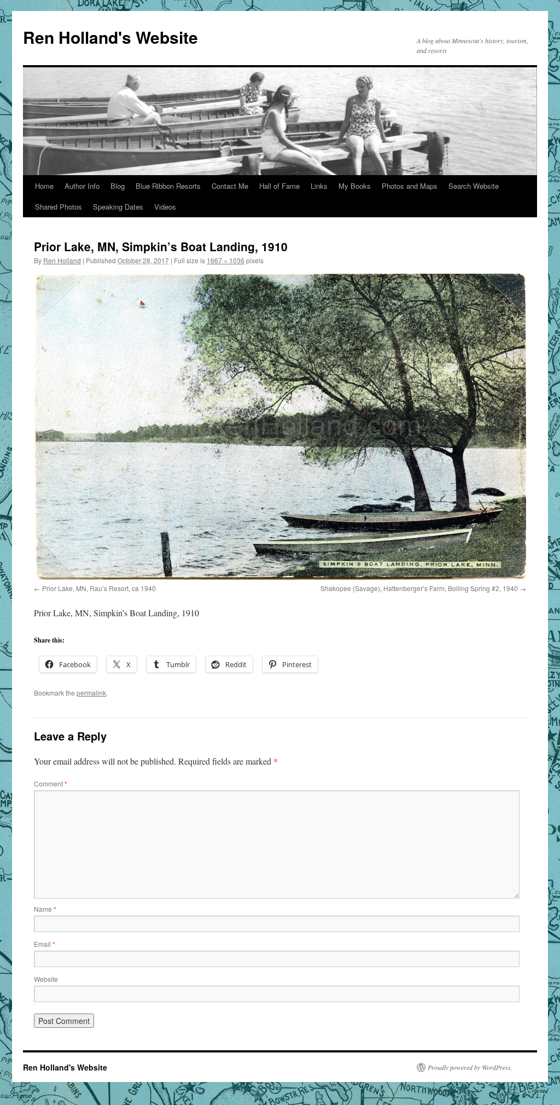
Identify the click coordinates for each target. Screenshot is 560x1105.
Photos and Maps (410, 186)
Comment (50, 783)
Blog (117, 186)
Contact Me (230, 186)
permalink (91, 692)
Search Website (473, 186)
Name (45, 908)
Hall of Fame (279, 186)
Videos (165, 206)
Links (319, 186)
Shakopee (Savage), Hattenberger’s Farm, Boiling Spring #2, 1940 (419, 588)
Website (46, 978)
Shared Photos (58, 206)
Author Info (82, 186)
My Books (355, 186)
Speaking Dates (118, 206)
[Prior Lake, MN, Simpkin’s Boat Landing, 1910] (280, 427)
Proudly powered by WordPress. (470, 1067)
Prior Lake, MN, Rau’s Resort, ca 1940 (99, 588)
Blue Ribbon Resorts (168, 186)
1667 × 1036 (225, 260)
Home (44, 186)
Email (44, 943)
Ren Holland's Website (110, 37)
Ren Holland (62, 260)
